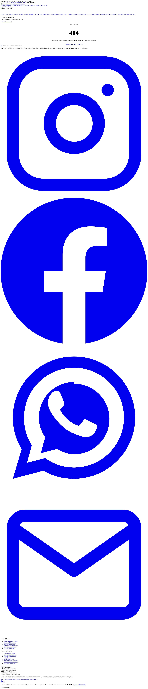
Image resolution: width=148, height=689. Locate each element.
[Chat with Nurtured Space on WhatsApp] (74, 490)
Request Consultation (6, 6)
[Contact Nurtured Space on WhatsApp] (2, 682)
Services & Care (10, 14)
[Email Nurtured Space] (74, 637)
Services (6, 5)
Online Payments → (31, 2)
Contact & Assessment (112, 14)
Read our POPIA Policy (80, 684)
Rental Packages (12, 5)
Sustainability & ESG (84, 14)
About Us (34, 5)
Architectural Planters (9, 648)
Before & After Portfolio (10, 656)
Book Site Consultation (9, 663)
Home (2, 5)
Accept (7, 687)
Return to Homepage (71, 44)
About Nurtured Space (58, 14)
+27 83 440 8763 (6, 2)
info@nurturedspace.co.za (19, 2)
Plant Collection (20, 5)
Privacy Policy (4, 679)
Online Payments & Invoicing (127, 14)
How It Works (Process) (71, 14)
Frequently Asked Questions (98, 14)
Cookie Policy (33, 679)
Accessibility (27, 679)
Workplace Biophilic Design (10, 641)
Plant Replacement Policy (10, 647)
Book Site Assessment (7, 21)
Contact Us (79, 44)
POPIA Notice (20, 679)
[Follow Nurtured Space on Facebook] (74, 343)
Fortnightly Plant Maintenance (11, 645)
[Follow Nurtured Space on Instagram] (74, 196)
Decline (3, 687)
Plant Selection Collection (10, 655)
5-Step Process (7, 657)
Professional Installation (9, 644)
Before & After (28, 5)
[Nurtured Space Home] (13, 4)
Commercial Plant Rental (10, 643)
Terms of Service (12, 679)
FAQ (38, 5)
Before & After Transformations (43, 14)
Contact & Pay (43, 5)
